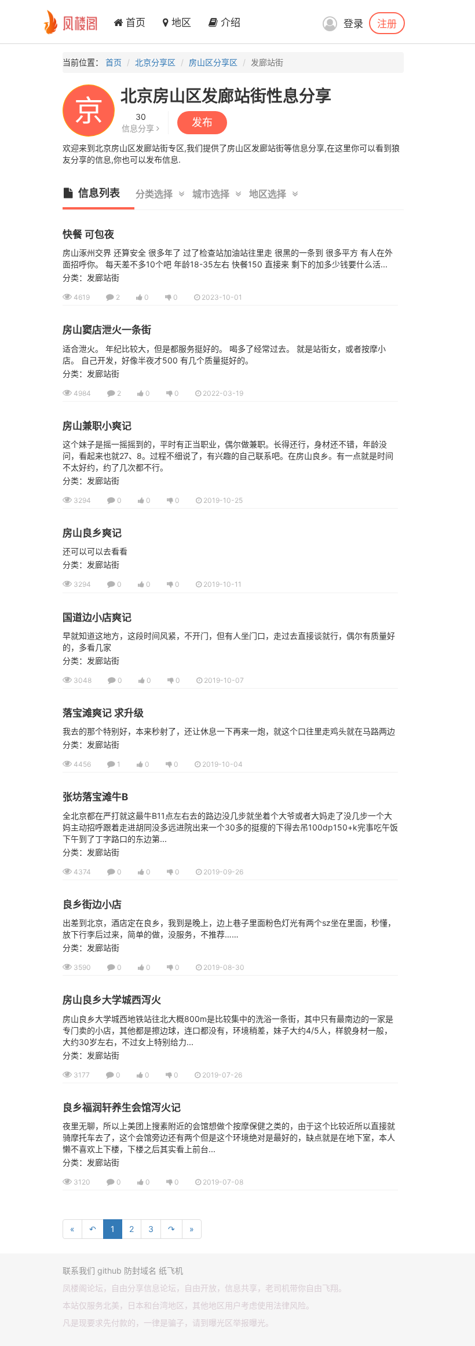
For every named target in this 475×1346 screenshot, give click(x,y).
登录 (353, 24)
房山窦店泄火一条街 (107, 330)
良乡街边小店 (92, 904)
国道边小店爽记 (97, 617)
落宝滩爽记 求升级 (103, 713)
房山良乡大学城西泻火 (112, 1000)
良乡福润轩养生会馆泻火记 (122, 1107)
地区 (180, 22)
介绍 (229, 22)
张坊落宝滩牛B (95, 797)
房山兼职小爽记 (97, 426)
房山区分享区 (213, 62)
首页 (134, 22)
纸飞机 (171, 1270)
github (109, 1270)
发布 (202, 122)
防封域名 (140, 1270)
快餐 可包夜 (88, 234)
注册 (387, 23)
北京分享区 (155, 62)
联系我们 (79, 1270)
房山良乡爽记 (92, 533)
